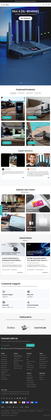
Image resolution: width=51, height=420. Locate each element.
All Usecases (16, 364)
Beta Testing (29, 369)
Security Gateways (5, 369)
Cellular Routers (4, 361)
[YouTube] (17, 398)
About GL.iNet (4, 389)
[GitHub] (23, 398)
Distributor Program (18, 368)
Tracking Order (42, 355)
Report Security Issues (31, 384)
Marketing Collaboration (32, 386)
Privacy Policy (20, 348)
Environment (40, 411)
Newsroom (29, 363)
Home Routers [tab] (21, 93)
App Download (42, 363)
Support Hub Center (43, 357)
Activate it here (35, 1)
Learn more (29, 296)
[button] (49, 182)
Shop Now (7, 117)
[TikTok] (12, 398)
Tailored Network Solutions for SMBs (18, 356)
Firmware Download (43, 361)
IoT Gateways (4, 365)
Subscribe (30, 345)
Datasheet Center (43, 365)
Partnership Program (18, 366)
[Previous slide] (1, 1)
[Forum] (25, 398)
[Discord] (20, 398)
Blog (28, 359)
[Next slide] (49, 1)
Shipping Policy (32, 411)
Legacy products (4, 379)
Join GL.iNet (29, 375)
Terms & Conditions (5, 411)
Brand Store (41, 375)
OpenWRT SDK (42, 359)
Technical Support (30, 382)
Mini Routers (3, 367)
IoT (12, 307)
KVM (8, 307)
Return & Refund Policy (23, 411)
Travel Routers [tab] (13, 93)
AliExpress (41, 379)
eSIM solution (17, 358)
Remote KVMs (4, 363)
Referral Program (30, 367)
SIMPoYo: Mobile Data (5, 375)
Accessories (3, 377)
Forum (28, 357)
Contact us (4, 296)
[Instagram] (4, 398)
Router (3, 307)
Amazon (41, 377)
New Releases (4, 355)
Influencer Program (31, 361)
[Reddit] (9, 398)
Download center (31, 307)
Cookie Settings (15, 413)
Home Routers (4, 359)
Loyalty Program (30, 365)
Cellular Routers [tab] (29, 93)
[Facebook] (2, 398)
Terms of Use (28, 348)
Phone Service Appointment (30, 378)
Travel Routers (4, 357)
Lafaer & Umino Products (4, 372)
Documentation (42, 367)
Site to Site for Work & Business (18, 361)
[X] (15, 398)
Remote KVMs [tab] (38, 93)
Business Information (5, 413)
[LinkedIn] (7, 398)
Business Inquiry (30, 380)
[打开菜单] (1, 4)
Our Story (29, 355)
